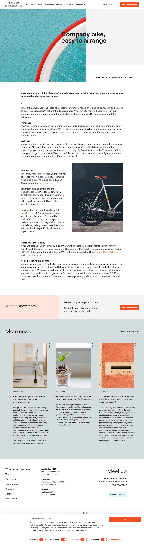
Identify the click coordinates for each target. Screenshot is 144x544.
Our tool (59, 4)
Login (116, 4)
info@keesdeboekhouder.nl (112, 481)
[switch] (64, 539)
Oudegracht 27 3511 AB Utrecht (48, 493)
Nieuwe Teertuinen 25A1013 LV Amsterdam (50, 472)
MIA (27, 213)
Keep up (70, 4)
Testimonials (49, 4)
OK (125, 519)
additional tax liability (104, 252)
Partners (10, 493)
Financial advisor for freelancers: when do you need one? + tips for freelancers (74, 398)
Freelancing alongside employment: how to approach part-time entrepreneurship (29, 399)
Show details (116, 540)
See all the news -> (129, 331)
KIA (48, 191)
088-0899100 (119, 484)
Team (40, 4)
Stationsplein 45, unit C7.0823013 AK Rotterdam (52, 483)
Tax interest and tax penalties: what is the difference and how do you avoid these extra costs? (116, 399)
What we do (30, 4)
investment (45, 183)
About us (79, 4)
